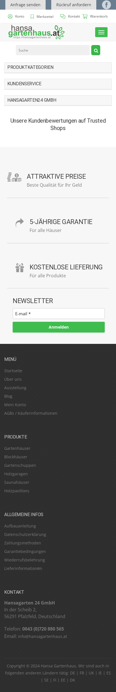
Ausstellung (15, 387)
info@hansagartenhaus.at (42, 636)
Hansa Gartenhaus (58, 665)
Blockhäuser (15, 456)
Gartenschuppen (20, 465)
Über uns (13, 379)
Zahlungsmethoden (22, 543)
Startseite (13, 370)
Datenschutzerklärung (25, 534)
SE (46, 680)
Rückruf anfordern (73, 4)
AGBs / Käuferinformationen (30, 413)
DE (72, 673)
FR (82, 673)
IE (100, 673)
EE (63, 680)
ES (108, 673)
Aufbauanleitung (20, 526)
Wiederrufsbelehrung (24, 560)
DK (72, 680)
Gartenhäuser (17, 448)
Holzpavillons (16, 490)
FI (54, 680)
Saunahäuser (16, 482)
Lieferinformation (20, 568)
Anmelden (59, 327)
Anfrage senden (25, 4)
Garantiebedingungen (25, 551)
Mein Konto (15, 404)
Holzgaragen (16, 473)
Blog (8, 396)
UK (91, 673)
